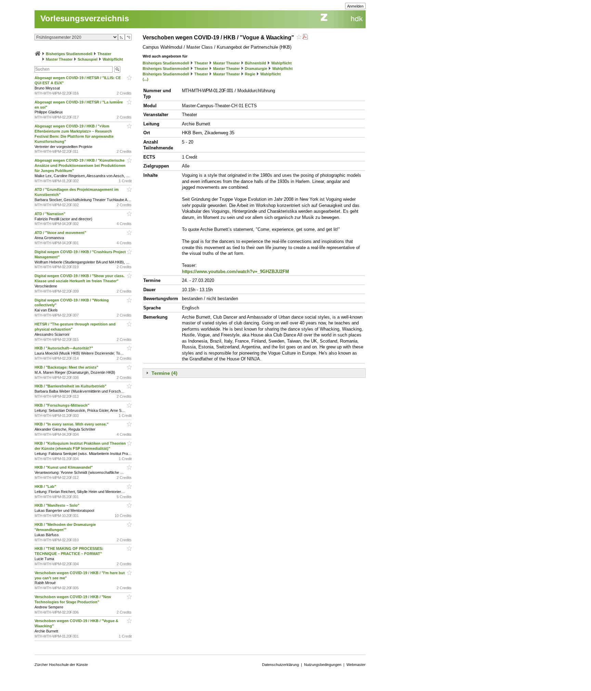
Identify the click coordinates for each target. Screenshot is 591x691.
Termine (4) (165, 373)
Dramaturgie (256, 68)
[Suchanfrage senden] (117, 69)
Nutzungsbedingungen (322, 665)
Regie (250, 74)
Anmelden (355, 6)
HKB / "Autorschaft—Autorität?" (64, 348)
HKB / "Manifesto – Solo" (57, 505)
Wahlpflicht (113, 59)
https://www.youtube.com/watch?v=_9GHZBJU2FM (235, 271)
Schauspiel (87, 59)
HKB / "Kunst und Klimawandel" (64, 467)
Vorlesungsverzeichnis (84, 18)
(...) (145, 79)
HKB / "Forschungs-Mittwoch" (62, 405)
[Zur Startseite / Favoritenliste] (38, 54)
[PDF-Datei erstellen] (305, 37)
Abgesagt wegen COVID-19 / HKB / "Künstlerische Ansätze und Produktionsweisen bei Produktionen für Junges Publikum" (80, 165)
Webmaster (356, 665)
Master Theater (59, 59)
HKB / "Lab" (46, 486)
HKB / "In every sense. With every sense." (72, 424)
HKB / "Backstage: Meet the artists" (67, 367)
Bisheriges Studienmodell (69, 54)
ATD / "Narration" (50, 214)
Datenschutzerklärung (280, 665)
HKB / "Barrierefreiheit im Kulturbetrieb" (71, 386)
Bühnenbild (255, 63)
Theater (104, 54)
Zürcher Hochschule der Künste (61, 665)
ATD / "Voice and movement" (61, 233)
